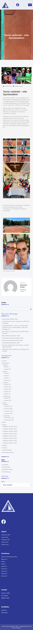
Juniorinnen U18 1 (5, 535)
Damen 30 (7, 369)
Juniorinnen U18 (9, 420)
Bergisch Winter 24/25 (10, 443)
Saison (4, 425)
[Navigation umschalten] (30, 4)
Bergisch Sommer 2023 (10, 429)
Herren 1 (6, 373)
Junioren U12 (8, 406)
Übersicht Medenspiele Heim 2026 (12, 340)
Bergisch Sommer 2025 (10, 434)
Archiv (3, 481)
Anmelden (5, 465)
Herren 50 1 (7, 387)
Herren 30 (7, 380)
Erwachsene (5, 363)
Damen (5, 365)
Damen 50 (7, 398)
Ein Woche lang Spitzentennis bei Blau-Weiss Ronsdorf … (15, 332)
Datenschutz (4, 612)
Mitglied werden (5, 598)
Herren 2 (7, 376)
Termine (4, 445)
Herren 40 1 (4, 569)
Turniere (4, 448)
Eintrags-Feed (6, 467)
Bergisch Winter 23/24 (10, 441)
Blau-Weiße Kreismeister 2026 (11, 336)
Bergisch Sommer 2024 (10, 431)
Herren (5, 371)
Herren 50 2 (8, 389)
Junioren (21, 86)
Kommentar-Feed (7, 469)
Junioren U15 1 (8, 409)
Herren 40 (7, 384)
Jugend (16, 86)
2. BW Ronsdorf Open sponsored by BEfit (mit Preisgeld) (15, 322)
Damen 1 (6, 367)
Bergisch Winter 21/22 (9, 436)
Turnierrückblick (7, 450)
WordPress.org (6, 472)
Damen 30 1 (4, 559)
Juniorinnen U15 (9, 418)
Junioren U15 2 (8, 411)
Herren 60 (7, 392)
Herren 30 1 (4, 566)
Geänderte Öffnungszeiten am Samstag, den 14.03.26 (15, 350)
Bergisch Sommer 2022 (10, 426)
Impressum (4, 610)
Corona (4, 361)
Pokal (3, 422)
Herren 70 (7, 394)
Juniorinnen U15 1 (5, 539)
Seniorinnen (6, 396)
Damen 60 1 (7, 400)
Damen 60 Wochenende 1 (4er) (9, 557)
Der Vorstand (4, 595)
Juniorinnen (6, 416)
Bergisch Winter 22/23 (10, 438)
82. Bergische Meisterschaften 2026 (12, 338)
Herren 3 (7, 378)
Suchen (3, 303)
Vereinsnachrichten (8, 452)
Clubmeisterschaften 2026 (10, 319)
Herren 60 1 (4, 576)
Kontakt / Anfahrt (5, 593)
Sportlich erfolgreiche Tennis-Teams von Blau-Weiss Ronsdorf (15, 346)
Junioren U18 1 (8, 414)
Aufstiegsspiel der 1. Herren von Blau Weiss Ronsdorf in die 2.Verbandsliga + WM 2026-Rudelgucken (15, 327)
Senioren (6, 383)
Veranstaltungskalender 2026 (11, 343)
